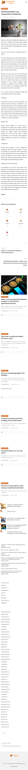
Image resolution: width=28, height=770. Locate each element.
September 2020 (5, 689)
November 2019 (4, 704)
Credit (2, 585)
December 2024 (4, 619)
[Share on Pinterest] (11, 198)
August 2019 (4, 709)
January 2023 (4, 651)
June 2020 (3, 696)
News (2, 595)
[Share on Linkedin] (15, 198)
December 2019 (4, 701)
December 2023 (4, 631)
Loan (2, 593)
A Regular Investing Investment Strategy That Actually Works (12, 420)
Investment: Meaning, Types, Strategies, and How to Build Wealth (16, 532)
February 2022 (4, 671)
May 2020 (3, 699)
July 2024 (3, 626)
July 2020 (3, 694)
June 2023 (3, 641)
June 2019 (3, 714)
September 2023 (5, 636)
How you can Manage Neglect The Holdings (13, 374)
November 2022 (4, 654)
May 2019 (3, 716)
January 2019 (4, 726)
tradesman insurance (6, 743)
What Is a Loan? (11, 511)
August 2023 (4, 639)
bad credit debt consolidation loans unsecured (11, 746)
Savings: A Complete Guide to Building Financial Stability (15, 505)
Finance (3, 588)
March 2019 (3, 721)
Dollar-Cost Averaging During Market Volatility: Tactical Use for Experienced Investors (14, 301)
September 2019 (5, 706)
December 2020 (4, 684)
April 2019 (3, 719)
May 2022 (3, 666)
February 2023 (4, 649)
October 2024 (4, 624)
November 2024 (4, 621)
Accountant (4, 583)
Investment (4, 8)
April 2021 (3, 679)
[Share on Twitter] (7, 198)
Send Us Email (14, 766)
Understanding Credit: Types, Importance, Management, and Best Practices (11, 571)
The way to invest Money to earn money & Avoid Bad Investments (12, 487)
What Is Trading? (5, 568)
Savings (3, 598)
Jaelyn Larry (6, 311)
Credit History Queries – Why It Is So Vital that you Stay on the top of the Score (15, 263)
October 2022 (4, 656)
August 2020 (4, 691)
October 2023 (4, 634)
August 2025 (4, 614)
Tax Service (4, 600)
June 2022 (3, 664)
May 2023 (3, 644)
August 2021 (4, 676)
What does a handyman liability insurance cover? (12, 338)
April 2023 (3, 646)
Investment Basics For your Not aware (12, 452)
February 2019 (4, 724)
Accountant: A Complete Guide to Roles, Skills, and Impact (16, 519)
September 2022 (5, 659)
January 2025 (4, 616)
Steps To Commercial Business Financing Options (11, 251)
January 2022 (4, 674)
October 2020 (4, 686)
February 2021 (4, 681)
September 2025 (5, 611)
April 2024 (3, 629)
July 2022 (3, 661)
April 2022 (3, 669)
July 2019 (3, 711)
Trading (3, 603)
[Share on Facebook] (2, 198)
